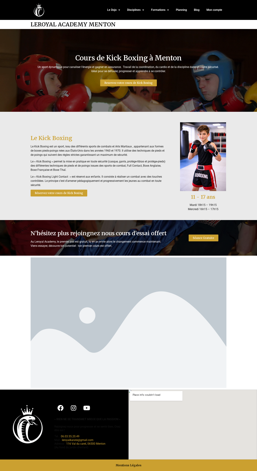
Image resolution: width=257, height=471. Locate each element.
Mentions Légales (128, 465)
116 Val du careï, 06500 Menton (85, 443)
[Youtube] (87, 408)
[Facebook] (60, 408)
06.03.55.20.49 (70, 436)
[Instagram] (73, 408)
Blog (196, 10)
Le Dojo (112, 10)
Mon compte (214, 10)
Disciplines (134, 10)
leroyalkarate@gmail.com (77, 440)
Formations (158, 10)
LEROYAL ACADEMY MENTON (73, 24)
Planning (181, 10)
